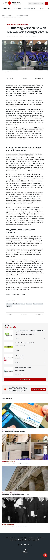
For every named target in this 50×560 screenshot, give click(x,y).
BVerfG (22, 303)
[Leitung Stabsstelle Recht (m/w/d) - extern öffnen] (44, 374)
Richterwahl (28, 303)
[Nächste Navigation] (48, 8)
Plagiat (34, 303)
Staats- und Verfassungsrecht (13, 303)
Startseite (4, 15)
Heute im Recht (11, 15)
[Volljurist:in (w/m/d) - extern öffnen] (44, 362)
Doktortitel (40, 303)
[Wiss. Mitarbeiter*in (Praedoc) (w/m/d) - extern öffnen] (44, 350)
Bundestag (9, 306)
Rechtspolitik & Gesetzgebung (22, 15)
